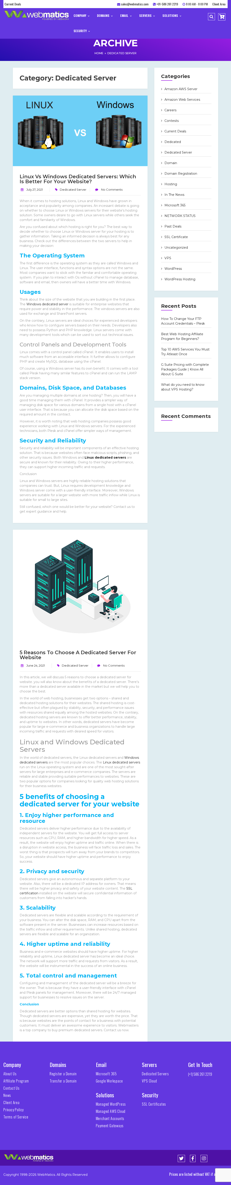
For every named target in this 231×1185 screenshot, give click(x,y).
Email (124, 15)
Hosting (170, 184)
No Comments (111, 189)
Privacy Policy (13, 1109)
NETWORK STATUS (180, 216)
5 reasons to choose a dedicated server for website (78, 655)
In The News (174, 195)
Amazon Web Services (182, 100)
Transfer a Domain (63, 1081)
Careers (170, 110)
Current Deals (13, 4)
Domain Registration (180, 174)
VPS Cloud (149, 1081)
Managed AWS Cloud (111, 1111)
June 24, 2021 (35, 665)
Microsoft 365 (174, 205)
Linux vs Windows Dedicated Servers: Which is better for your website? (78, 179)
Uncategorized (176, 247)
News (7, 1095)
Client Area (218, 4)
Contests (171, 121)
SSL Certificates (154, 1104)
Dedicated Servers (155, 1073)
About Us (9, 1073)
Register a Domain (63, 1073)
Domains (103, 15)
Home (99, 53)
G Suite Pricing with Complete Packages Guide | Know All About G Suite (185, 369)
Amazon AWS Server (180, 89)
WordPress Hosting (179, 279)
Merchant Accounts (110, 1118)
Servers (145, 15)
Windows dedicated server (47, 304)
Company (80, 15)
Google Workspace (109, 1081)
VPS (167, 258)
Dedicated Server (121, 53)
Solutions (170, 15)
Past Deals (172, 226)
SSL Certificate (176, 237)
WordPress (173, 269)
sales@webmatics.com (134, 4)
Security (81, 30)
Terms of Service (15, 1117)
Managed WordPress (111, 1104)
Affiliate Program (16, 1081)
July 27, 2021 (34, 189)
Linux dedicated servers (105, 457)
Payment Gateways (110, 1125)
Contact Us (11, 1088)
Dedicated (172, 142)
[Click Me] (181, 1158)
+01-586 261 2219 (167, 4)
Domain (170, 163)
